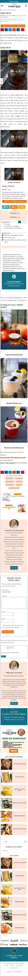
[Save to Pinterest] (2, 29)
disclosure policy (5, 21)
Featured (19, 478)
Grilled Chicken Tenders (19, 816)
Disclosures (19, 965)
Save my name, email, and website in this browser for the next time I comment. (12, 626)
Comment (4, 596)
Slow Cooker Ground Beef (19, 763)
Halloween (9, 9)
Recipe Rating (5, 590)
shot (18, 116)
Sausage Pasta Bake (19, 927)
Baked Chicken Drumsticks (19, 829)
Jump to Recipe (4, 17)
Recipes (19, 484)
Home (1, 9)
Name (4, 611)
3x (24, 222)
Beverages (9, 478)
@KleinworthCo (13, 284)
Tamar (8, 647)
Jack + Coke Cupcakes (8, 463)
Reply (3, 656)
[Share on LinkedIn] (18, 29)
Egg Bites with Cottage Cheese (19, 789)
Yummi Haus (14, 5)
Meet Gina (14, 568)
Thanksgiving (14, 488)
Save (22, 207)
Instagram (10, 484)
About (6, 965)
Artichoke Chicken (19, 777)
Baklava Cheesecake (19, 901)
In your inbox (14, 1)
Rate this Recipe (14, 182)
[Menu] (2, 5)
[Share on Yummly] (14, 29)
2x (22, 222)
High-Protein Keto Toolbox (19, 803)
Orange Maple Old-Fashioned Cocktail (13, 457)
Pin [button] (15, 207)
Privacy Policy (14, 968)
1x (19, 222)
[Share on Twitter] (10, 29)
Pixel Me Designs (16, 971)
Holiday (5, 9)
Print (6, 207)
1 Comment (24, 15)
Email (3, 618)
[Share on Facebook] (6, 29)
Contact (12, 965)
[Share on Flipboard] (22, 29)
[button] (1, 81)
